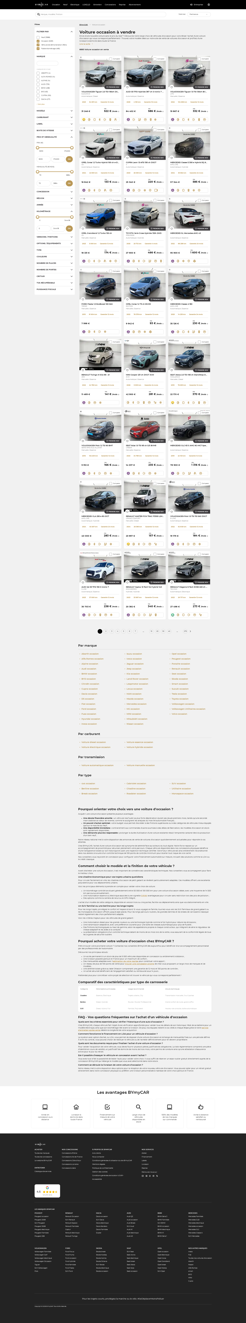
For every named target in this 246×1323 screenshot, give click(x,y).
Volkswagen (41, 1248)
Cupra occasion (88, 689)
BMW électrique (164, 1229)
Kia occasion (132, 674)
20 (157, 631)
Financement (147, 1157)
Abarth (191, 1261)
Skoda (99, 1248)
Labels (144, 1160)
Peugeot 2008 (40, 1220)
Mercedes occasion (136, 704)
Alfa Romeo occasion (91, 659)
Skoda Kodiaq (101, 1255)
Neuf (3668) (45, 37)
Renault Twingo (71, 1236)
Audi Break (131, 1223)
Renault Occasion (72, 1216)
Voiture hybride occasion (139, 747)
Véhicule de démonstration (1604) (54, 45)
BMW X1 (161, 1233)
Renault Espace (71, 1223)
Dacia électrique (102, 1223)
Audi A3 (130, 1236)
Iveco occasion (133, 659)
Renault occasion (180, 669)
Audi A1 (129, 1229)
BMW (160, 1213)
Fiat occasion (87, 704)
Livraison (145, 1164)
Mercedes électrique (196, 1223)
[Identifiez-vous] (208, 4)
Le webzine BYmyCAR (43, 1160)
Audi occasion (87, 669)
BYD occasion (87, 679)
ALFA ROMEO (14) (48, 77)
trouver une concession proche (139, 964)
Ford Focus (69, 1251)
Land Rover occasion (136, 679)
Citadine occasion (135, 789)
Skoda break (101, 1251)
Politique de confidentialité (102, 1168)
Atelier (144, 1153)
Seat (129, 1248)
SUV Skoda (100, 1264)
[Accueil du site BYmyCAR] (42, 4)
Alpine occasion (88, 664)
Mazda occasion (134, 699)
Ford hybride (70, 1261)
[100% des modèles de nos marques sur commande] (170, 1113)
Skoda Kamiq (101, 1258)
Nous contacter (98, 1157)
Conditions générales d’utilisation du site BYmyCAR (112, 1160)
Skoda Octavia (101, 1261)
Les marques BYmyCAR (45, 1209)
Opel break (162, 1264)
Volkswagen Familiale (43, 1251)
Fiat (189, 1255)
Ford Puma (69, 1255)
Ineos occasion (88, 724)
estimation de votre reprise (125, 961)
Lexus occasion (133, 689)
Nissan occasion (134, 724)
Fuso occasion (87, 714)
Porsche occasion (180, 664)
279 (185, 631)
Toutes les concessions (43, 1157)
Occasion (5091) (47, 41)
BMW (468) (45, 88)
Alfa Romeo (192, 1268)
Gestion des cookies (99, 1172)
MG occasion (132, 709)
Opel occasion (178, 654)
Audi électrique (133, 1233)
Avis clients (96, 1153)
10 (151, 631)
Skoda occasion (179, 679)
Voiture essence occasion (139, 742)
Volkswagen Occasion (43, 1261)
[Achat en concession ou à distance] (45, 1113)
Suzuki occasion (179, 689)
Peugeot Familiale (42, 1233)
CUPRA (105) (46, 95)
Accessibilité (97, 1179)
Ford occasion (87, 709)
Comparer (116, 59)
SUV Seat (130, 1251)
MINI (190, 1277)
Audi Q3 (130, 1216)
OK (69, 159)
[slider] (37, 147)
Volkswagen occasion (182, 704)
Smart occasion (179, 684)
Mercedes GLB (193, 1220)
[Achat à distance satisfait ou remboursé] (201, 1113)
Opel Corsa (162, 1258)
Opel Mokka (162, 1268)
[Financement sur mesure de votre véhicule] (107, 1113)
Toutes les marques (42, 1153)
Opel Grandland (164, 1261)
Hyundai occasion (89, 719)
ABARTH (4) (45, 73)
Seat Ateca (131, 1264)
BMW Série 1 (162, 1236)
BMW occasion (88, 674)
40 (169, 631)
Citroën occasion (89, 684)
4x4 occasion (87, 784)
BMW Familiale (163, 1220)
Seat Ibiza (130, 1268)
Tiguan (37, 1264)
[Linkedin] (143, 1176)
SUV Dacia (100, 1220)
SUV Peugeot (40, 1223)
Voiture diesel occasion (92, 742)
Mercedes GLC (193, 1229)
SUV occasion (178, 784)
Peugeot (38, 1213)
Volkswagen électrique (43, 1258)
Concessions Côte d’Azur (71, 1160)
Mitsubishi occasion (136, 719)
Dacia (98, 1213)
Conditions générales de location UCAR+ (108, 1175)
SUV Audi (130, 1226)
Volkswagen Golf (41, 1255)
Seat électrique (132, 1258)
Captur (68, 1229)
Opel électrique (163, 1255)
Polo (36, 1271)
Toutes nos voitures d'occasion (200, 1258)
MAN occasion (133, 694)
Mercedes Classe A (195, 1233)
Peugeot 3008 (40, 1226)
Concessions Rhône (69, 1153)
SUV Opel (161, 1271)
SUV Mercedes (193, 1236)
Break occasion (88, 794)
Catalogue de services (43, 1171)
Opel (160, 1248)
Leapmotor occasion (136, 684)
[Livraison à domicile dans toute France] (76, 1113)
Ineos (190, 1251)
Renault (69, 1213)
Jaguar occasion (134, 664)
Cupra (190, 1281)
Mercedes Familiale (195, 1216)
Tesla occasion (178, 694)
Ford (67, 1248)
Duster (98, 1233)
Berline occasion (89, 789)
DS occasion (86, 699)
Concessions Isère (69, 1168)
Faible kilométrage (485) (50, 48)
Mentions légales (98, 1164)
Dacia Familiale (102, 1229)
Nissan (190, 1264)
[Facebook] (150, 1176)
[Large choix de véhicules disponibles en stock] (138, 1113)
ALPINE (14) (45, 80)
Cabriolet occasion (135, 784)
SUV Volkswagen (41, 1268)
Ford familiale (70, 1264)
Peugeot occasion (180, 659)
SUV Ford (69, 1271)
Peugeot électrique (42, 1229)
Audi (129, 1213)
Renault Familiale (72, 1226)
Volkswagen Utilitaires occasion (187, 709)
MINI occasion (133, 714)
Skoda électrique (102, 1268)
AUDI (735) (45, 84)
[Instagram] (153, 1176)
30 (163, 631)
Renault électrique (72, 1233)
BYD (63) (44, 91)
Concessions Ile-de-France (72, 1157)
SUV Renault (70, 1220)
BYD (190, 1274)
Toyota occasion (179, 699)
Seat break (131, 1261)
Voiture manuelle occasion (140, 765)
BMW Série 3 (162, 1216)
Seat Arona (131, 1255)
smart (190, 1271)
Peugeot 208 (40, 1236)
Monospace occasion (181, 794)
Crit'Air (144, 896)
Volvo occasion (178, 714)
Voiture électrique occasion (94, 747)
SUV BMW (161, 1223)
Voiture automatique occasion (96, 765)
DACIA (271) (45, 99)
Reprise (144, 1168)
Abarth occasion (89, 654)
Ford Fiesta (69, 1268)
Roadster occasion (135, 794)
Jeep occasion (133, 669)
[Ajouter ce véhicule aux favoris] (83, 87)
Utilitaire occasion (180, 789)
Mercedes (192, 1213)
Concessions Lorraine (70, 1164)
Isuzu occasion (133, 654)
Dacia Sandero (101, 1226)
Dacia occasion (88, 694)
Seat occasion (178, 674)
